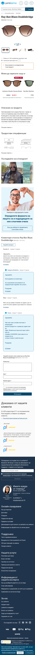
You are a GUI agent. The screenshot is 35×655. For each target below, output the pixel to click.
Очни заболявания (7, 586)
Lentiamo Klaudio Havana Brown (12, 91)
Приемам (20, 653)
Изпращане (17, 394)
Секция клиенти (6, 546)
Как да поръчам (6, 510)
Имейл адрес (7, 381)
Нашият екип (5, 604)
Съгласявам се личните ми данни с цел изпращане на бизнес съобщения (17, 474)
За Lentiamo (5, 601)
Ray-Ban (18, 13)
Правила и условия (7, 521)
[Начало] (2, 13)
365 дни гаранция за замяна (10, 543)
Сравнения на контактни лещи (10, 592)
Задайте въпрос (8, 245)
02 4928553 (16, 498)
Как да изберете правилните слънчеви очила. (17, 228)
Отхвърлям (29, 653)
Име (4, 374)
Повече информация (9, 653)
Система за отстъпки (7, 562)
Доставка (4, 513)
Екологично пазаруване (8, 571)
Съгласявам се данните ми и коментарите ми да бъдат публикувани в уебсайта (14, 389)
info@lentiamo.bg (18, 500)
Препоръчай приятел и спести (10, 565)
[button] (5, 50)
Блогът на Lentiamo (7, 610)
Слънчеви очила (9, 13)
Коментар (6, 361)
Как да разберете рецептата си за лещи (13, 583)
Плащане (4, 515)
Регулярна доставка (7, 556)
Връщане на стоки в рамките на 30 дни (13, 540)
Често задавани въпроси (9, 537)
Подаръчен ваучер (7, 518)
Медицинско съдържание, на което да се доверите (17, 589)
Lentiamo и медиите (7, 607)
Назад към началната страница (15, 638)
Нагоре (26, 638)
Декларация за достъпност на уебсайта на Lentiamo (17, 524)
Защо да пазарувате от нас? (10, 613)
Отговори (6, 264)
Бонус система (5, 559)
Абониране (17, 479)
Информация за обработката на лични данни (15, 527)
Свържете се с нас (6, 616)
